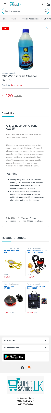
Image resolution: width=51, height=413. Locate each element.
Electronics (7, 284)
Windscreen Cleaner (35, 221)
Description (8, 113)
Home (4, 19)
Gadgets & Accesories (11, 284)
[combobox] (22, 11)
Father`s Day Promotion (12, 248)
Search (45, 11)
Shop (14, 19)
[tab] (8, 114)
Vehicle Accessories (30, 19)
